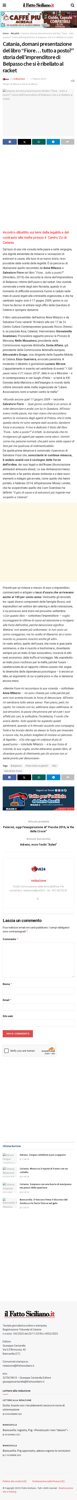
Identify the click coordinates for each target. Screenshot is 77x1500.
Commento (10, 939)
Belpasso (16, 766)
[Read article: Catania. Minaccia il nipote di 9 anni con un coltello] (10, 1172)
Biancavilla (10, 1425)
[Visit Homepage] (38, 5)
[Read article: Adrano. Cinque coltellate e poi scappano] (10, 1158)
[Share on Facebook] (10, 142)
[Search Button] (72, 5)
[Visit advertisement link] (38, 19)
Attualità (15, 33)
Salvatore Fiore (13, 771)
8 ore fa (25, 1177)
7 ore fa (25, 1159)
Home (6, 33)
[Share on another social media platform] (67, 142)
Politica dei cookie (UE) (15, 1481)
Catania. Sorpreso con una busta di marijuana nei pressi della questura (45, 1186)
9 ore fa (25, 1208)
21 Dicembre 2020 (12, 1455)
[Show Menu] (4, 5)
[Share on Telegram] (53, 142)
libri (54, 766)
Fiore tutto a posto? (37, 766)
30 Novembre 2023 (13, 1414)
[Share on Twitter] (24, 142)
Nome (7, 984)
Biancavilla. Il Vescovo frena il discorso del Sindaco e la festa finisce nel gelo (44, 1201)
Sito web (8, 1016)
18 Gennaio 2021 (12, 1435)
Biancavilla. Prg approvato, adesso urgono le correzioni (36, 1450)
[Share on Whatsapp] (38, 142)
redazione (19, 79)
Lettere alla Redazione (17, 1400)
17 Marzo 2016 (38, 79)
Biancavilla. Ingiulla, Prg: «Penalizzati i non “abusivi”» (35, 1430)
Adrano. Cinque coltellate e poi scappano (43, 1154)
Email (7, 1000)
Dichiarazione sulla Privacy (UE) (48, 1481)
